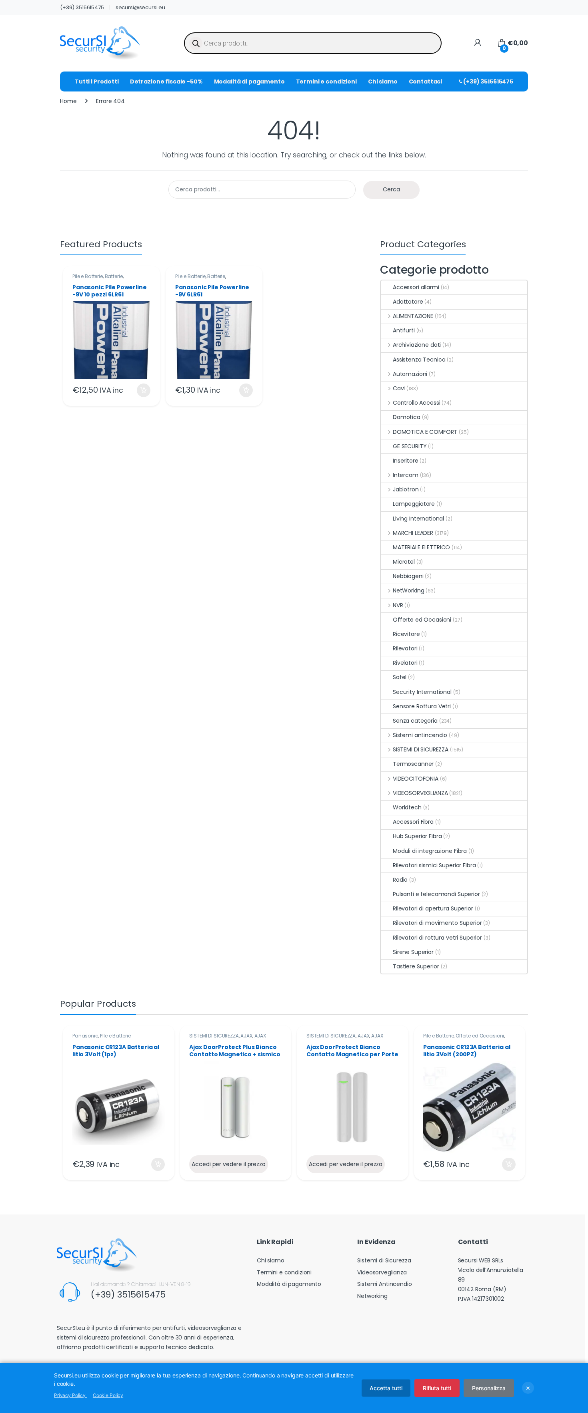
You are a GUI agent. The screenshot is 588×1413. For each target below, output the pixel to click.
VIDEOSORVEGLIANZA (420, 793)
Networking (372, 1296)
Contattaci (425, 81)
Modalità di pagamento (249, 81)
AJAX (246, 1035)
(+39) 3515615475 (82, 7)
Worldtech (407, 807)
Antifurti (404, 330)
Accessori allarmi (416, 287)
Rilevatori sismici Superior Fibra (434, 865)
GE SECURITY (409, 446)
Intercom (405, 475)
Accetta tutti (386, 1388)
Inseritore (405, 461)
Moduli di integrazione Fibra (430, 851)
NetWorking (408, 590)
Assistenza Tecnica (419, 360)
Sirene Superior (413, 952)
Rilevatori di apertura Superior (433, 908)
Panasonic (85, 1035)
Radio (400, 880)
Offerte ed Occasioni (422, 620)
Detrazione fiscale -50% (166, 81)
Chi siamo (383, 81)
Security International (422, 692)
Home (68, 101)
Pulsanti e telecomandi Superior (436, 894)
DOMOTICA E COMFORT (425, 432)
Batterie (114, 276)
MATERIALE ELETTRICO (421, 547)
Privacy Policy (70, 1395)
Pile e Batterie (87, 276)
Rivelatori (405, 663)
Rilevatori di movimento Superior (437, 923)
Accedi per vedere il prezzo (228, 1164)
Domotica (406, 417)
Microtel (404, 562)
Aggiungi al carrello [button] (138, 390)
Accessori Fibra (413, 822)
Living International (418, 519)
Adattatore (408, 302)
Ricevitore (406, 634)
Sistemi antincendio (420, 735)
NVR (398, 605)
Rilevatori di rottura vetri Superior (437, 938)
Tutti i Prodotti (97, 81)
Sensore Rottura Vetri (422, 706)
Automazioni (410, 374)
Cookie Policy (108, 1395)
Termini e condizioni (326, 81)
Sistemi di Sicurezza (384, 1260)
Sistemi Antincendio (384, 1284)
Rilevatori (405, 648)
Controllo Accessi (416, 403)
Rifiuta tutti (437, 1388)
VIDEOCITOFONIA (415, 779)
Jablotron (406, 489)
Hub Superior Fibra (417, 836)
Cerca (391, 189)
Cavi (399, 388)
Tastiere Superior (416, 966)
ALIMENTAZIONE (413, 316)
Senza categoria (415, 721)
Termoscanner (413, 764)
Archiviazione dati (417, 345)
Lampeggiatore (414, 504)
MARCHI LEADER (413, 533)
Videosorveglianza (382, 1272)
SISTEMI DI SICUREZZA (420, 749)
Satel (399, 677)
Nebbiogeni (408, 576)
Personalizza (489, 1388)
